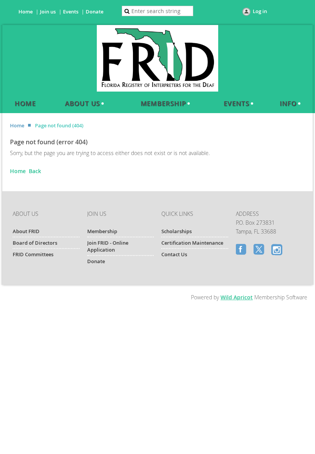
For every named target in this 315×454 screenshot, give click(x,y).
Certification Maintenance (192, 242)
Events (70, 11)
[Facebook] (242, 250)
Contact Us (174, 254)
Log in (260, 11)
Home (25, 11)
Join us (48, 11)
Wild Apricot (236, 297)
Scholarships (176, 231)
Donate (94, 11)
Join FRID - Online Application (107, 246)
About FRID (26, 231)
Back (35, 171)
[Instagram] (277, 250)
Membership (102, 231)
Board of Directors (35, 242)
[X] (260, 250)
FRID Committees (33, 254)
